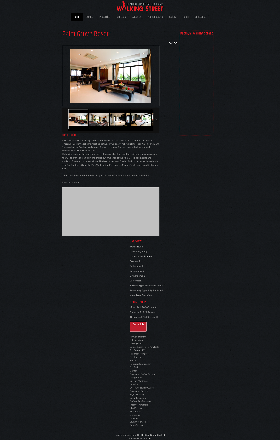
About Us (136, 17)
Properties (104, 17)
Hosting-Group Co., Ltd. (153, 435)
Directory (121, 17)
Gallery (172, 17)
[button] (138, 327)
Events (89, 17)
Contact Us (200, 17)
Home (77, 17)
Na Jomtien (146, 256)
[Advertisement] (196, 86)
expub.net (146, 438)
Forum (186, 17)
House (139, 246)
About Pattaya (155, 17)
